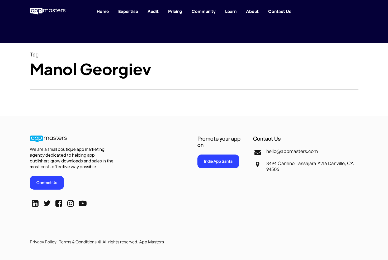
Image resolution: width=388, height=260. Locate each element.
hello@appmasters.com (292, 151)
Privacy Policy (43, 241)
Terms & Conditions (78, 241)
